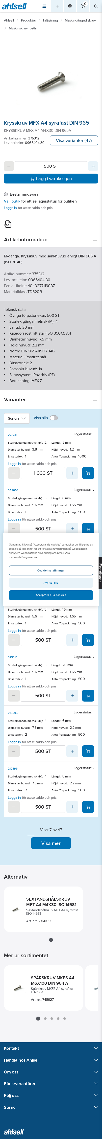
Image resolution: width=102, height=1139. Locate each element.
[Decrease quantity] (9, 166)
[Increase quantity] (93, 166)
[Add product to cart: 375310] (88, 696)
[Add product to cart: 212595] (88, 751)
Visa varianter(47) (74, 140)
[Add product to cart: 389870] (88, 529)
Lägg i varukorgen (54, 178)
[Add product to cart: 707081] (88, 473)
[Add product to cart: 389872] (88, 640)
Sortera (14, 418)
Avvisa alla (51, 582)
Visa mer (51, 843)
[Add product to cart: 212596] (88, 807)
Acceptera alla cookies (51, 594)
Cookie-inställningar (50, 570)
